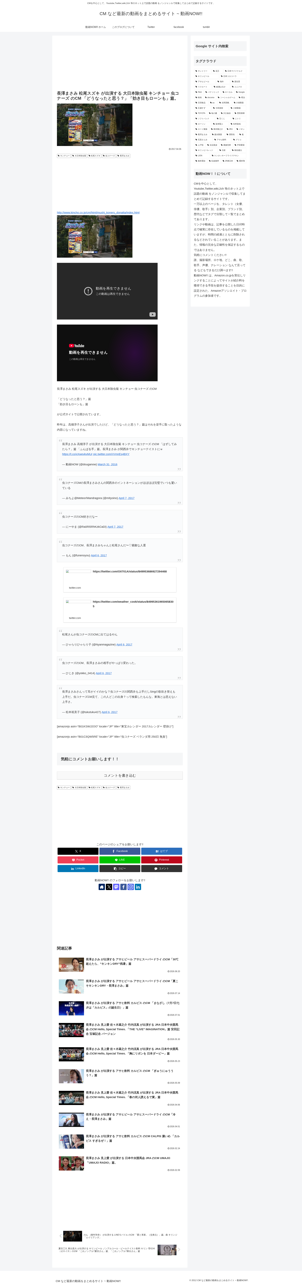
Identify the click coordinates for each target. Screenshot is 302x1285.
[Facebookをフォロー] (123, 887)
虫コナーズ (110, 156)
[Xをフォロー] (109, 887)
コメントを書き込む (120, 775)
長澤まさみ (124, 156)
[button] (119, 868)
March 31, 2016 (107, 464)
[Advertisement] (120, 63)
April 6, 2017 (99, 555)
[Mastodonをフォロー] (116, 887)
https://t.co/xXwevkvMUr (77, 454)
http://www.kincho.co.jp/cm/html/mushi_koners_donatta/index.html (98, 212)
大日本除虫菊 (80, 156)
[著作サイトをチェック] (102, 887)
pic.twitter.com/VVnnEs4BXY (111, 454)
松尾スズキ (95, 156)
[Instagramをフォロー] (131, 887)
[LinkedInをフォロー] (138, 887)
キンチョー (65, 156)
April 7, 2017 (126, 498)
